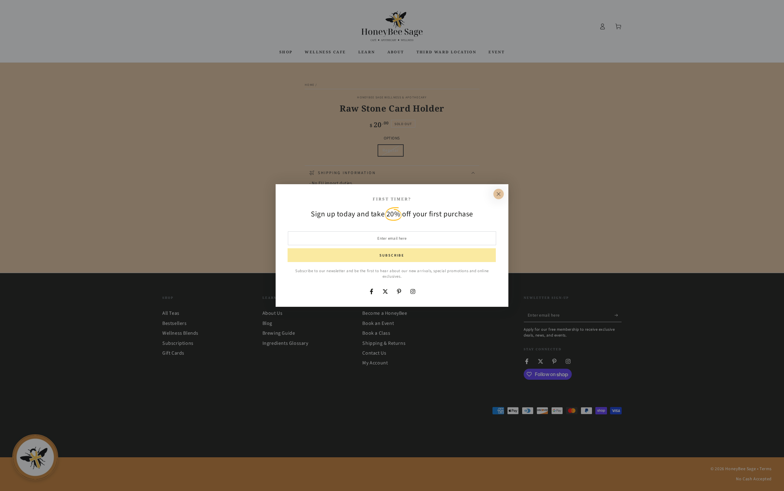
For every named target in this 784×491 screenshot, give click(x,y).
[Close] (498, 194)
